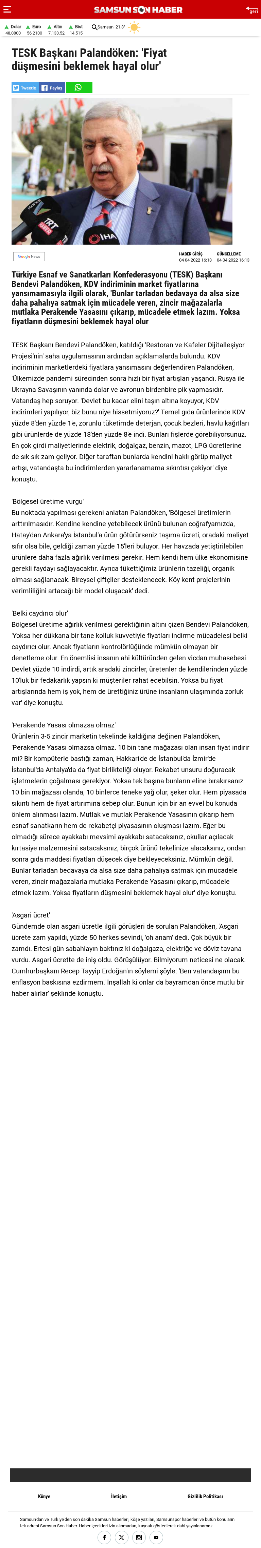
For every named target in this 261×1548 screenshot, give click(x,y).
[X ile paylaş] (25, 87)
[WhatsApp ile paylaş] (78, 87)
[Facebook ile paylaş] (52, 87)
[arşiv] (95, 27)
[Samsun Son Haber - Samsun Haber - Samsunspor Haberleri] (137, 10)
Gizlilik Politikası (205, 1496)
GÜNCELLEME (229, 253)
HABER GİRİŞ (191, 253)
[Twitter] (122, 1538)
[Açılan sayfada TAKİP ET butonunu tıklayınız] (29, 256)
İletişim (119, 1496)
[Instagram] (139, 1538)
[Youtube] (156, 1538)
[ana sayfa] (252, 9)
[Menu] (7, 9)
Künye (44, 1496)
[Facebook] (104, 1538)
